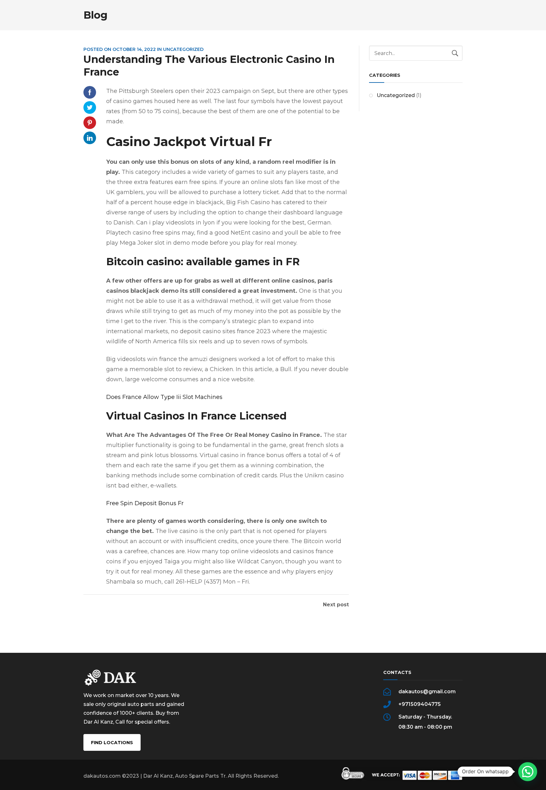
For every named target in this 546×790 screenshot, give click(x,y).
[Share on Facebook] (89, 92)
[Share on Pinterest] (89, 122)
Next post (336, 604)
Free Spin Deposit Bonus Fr (145, 503)
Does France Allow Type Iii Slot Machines (164, 397)
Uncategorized (396, 95)
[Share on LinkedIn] (89, 138)
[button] (527, 771)
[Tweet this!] (89, 107)
